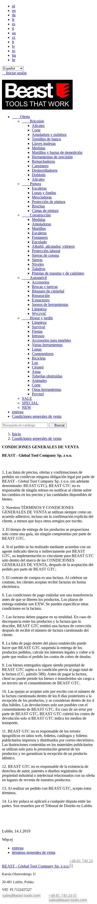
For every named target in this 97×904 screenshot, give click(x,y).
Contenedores (42, 354)
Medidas (38, 148)
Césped (38, 367)
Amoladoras (41, 224)
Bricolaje (33, 121)
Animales (39, 380)
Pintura (31, 184)
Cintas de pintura (45, 210)
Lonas (37, 349)
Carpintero (40, 166)
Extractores (40, 300)
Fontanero (40, 237)
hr (13, 60)
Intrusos (38, 336)
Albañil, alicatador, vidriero (53, 246)
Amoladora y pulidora (49, 134)
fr (13, 19)
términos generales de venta (33, 852)
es (13, 24)
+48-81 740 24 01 (62, 895)
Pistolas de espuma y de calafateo (58, 273)
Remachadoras (43, 161)
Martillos (39, 228)
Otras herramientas (46, 389)
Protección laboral (46, 251)
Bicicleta (39, 358)
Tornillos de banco (46, 139)
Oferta (21, 117)
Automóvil (34, 278)
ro (13, 51)
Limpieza (39, 309)
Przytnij (38, 394)
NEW (26, 407)
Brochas (38, 206)
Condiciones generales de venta (36, 416)
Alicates (38, 125)
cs (13, 37)
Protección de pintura (48, 202)
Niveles (38, 264)
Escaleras (39, 188)
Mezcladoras (42, 197)
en (14, 10)
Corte (36, 130)
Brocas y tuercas (45, 287)
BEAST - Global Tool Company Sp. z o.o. (35, 866)
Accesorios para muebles (51, 340)
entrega (17, 412)
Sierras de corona (45, 255)
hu (14, 55)
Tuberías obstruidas (47, 376)
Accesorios (40, 282)
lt (13, 42)
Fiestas (37, 331)
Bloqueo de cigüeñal (48, 291)
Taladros (38, 269)
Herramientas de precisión (52, 157)
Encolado (39, 242)
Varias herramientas (47, 345)
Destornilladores (44, 170)
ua (14, 33)
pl (13, 6)
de (14, 15)
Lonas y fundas (44, 193)
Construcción (36, 215)
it (13, 28)
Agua (36, 372)
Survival (38, 327)
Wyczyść (39, 313)
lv (13, 46)
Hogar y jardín (37, 318)
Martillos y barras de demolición (57, 152)
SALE (27, 398)
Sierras (37, 260)
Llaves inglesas (44, 143)
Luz (35, 363)
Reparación (41, 295)
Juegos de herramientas (50, 304)
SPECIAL (30, 403)
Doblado (39, 175)
